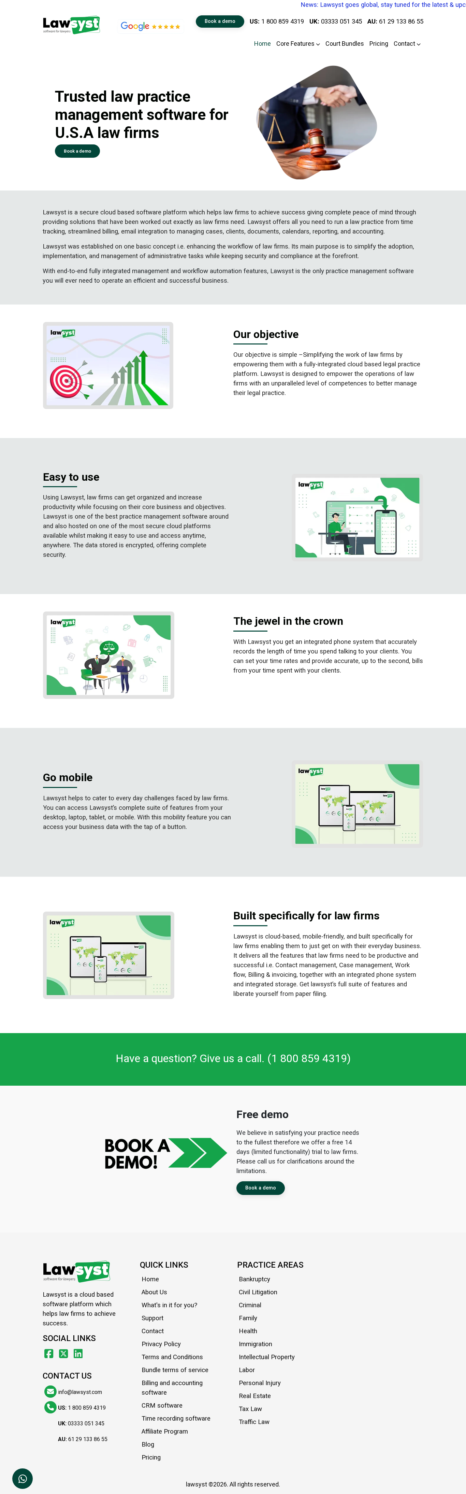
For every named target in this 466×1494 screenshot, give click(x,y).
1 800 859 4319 (277, 21)
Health (248, 1331)
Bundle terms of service (175, 1370)
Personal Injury (260, 1383)
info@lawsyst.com (79, 1392)
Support (152, 1318)
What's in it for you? (169, 1305)
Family (248, 1318)
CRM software (162, 1405)
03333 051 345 (335, 21)
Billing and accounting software (172, 1387)
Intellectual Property (267, 1357)
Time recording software (176, 1418)
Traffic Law (254, 1422)
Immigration (255, 1344)
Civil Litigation (258, 1292)
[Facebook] (50, 1354)
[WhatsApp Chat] (22, 1478)
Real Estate (255, 1396)
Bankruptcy (254, 1279)
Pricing (378, 43)
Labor (247, 1370)
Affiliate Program (165, 1431)
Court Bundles (344, 43)
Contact (405, 43)
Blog (148, 1444)
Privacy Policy (161, 1344)
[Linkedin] (78, 1354)
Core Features (296, 43)
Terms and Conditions (172, 1357)
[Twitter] (64, 1354)
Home (262, 43)
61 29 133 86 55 (395, 21)
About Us (154, 1292)
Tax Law (250, 1409)
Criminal (250, 1305)
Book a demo (220, 21)
